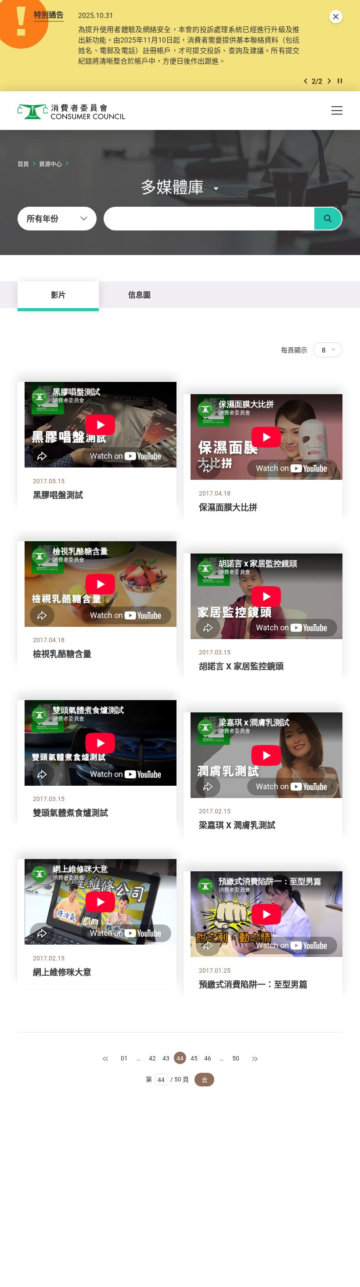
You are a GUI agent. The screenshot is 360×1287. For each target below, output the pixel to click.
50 (235, 1058)
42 (152, 1058)
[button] (305, 81)
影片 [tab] (58, 295)
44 (180, 1058)
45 (194, 1058)
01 (124, 1058)
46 (207, 1058)
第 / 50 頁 (167, 1079)
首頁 (23, 164)
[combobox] (57, 218)
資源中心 (50, 164)
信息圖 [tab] (139, 295)
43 (165, 1058)
